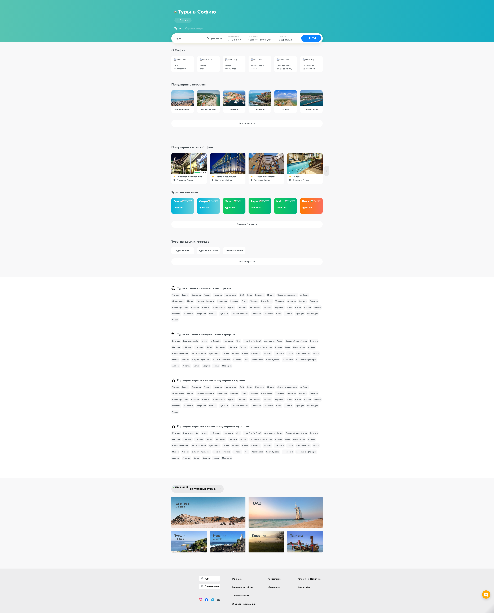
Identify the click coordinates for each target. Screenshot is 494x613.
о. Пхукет (187, 347)
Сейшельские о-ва (240, 313)
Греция (207, 295)
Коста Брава (257, 359)
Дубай (209, 347)
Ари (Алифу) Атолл (273, 341)
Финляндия (312, 313)
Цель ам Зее (299, 347)
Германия (242, 307)
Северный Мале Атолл (296, 341)
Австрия (303, 301)
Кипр (249, 295)
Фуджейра (220, 347)
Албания (304, 295)
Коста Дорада (272, 359)
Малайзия (188, 313)
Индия (190, 301)
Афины (185, 359)
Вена (287, 347)
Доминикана (178, 301)
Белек (196, 366)
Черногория (230, 295)
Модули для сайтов (242, 587)
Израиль (267, 307)
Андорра (291, 301)
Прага (316, 353)
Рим (246, 359)
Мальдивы (222, 301)
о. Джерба (215, 341)
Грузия (231, 307)
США (278, 313)
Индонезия (255, 307)
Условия (302, 578)
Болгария (184, 20)
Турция (175, 295)
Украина (254, 301)
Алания (175, 366)
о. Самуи (199, 347)
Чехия (175, 320)
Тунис (244, 301)
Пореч (226, 353)
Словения (268, 313)
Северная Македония (287, 295)
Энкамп (243, 347)
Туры (178, 28)
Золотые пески (199, 353)
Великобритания (180, 307)
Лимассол (279, 353)
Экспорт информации (243, 603)
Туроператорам (240, 595)
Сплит (245, 353)
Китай (298, 307)
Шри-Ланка (266, 301)
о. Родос (237, 359)
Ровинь (235, 353)
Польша (213, 313)
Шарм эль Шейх (190, 341)
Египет (185, 295)
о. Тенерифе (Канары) (306, 359)
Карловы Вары (303, 353)
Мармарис (227, 366)
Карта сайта (304, 587)
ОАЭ (242, 295)
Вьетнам (195, 307)
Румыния (224, 313)
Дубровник (214, 353)
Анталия (186, 366)
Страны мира (194, 28)
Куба (289, 307)
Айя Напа (255, 353)
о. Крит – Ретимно (221, 359)
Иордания (279, 307)
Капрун (278, 347)
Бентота (314, 341)
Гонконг (206, 307)
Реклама (237, 578)
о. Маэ (205, 341)
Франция (299, 313)
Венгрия (314, 301)
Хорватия (259, 295)
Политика (315, 578)
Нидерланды (219, 307)
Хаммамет (228, 341)
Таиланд (288, 313)
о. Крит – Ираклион (201, 359)
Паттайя (176, 347)
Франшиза (274, 587)
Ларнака (267, 353)
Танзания (279, 301)
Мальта (317, 307)
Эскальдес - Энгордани (261, 347)
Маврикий (201, 313)
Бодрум (206, 366)
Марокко (176, 313)
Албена (311, 347)
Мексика (234, 301)
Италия (270, 295)
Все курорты (245, 123)
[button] (326, 171)
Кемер (216, 366)
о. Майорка (288, 359)
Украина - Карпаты (205, 301)
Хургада (176, 341)
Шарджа (233, 347)
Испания (218, 295)
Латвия (307, 307)
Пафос (290, 353)
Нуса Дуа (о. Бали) (252, 341)
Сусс (238, 341)
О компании (274, 578)
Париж (175, 359)
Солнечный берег (180, 353)
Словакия (256, 313)
